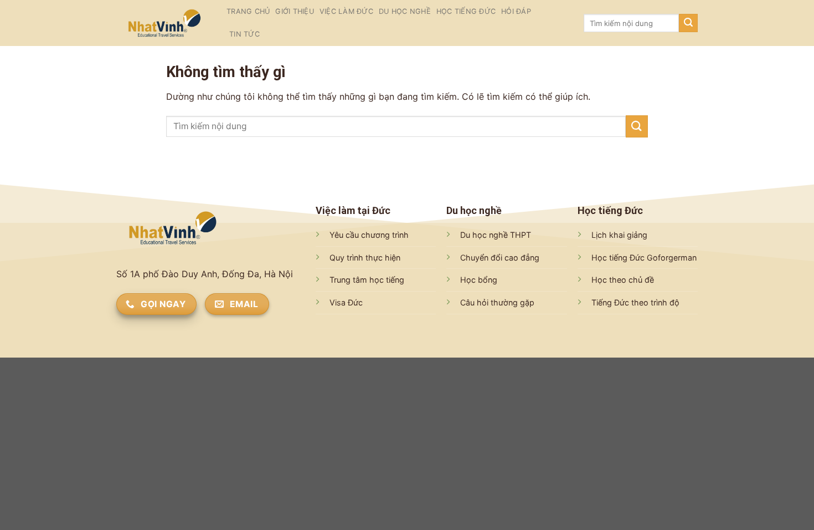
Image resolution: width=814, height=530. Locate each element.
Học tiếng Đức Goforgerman (644, 257)
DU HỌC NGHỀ (405, 11)
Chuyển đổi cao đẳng (499, 257)
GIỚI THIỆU (294, 11)
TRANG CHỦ (248, 11)
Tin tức (244, 34)
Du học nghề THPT (495, 234)
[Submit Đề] (688, 23)
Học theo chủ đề (622, 279)
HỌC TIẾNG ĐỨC (466, 11)
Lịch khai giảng (619, 234)
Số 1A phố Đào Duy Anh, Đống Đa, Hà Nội (204, 273)
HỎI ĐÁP (516, 11)
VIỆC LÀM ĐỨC (346, 11)
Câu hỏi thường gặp (497, 302)
